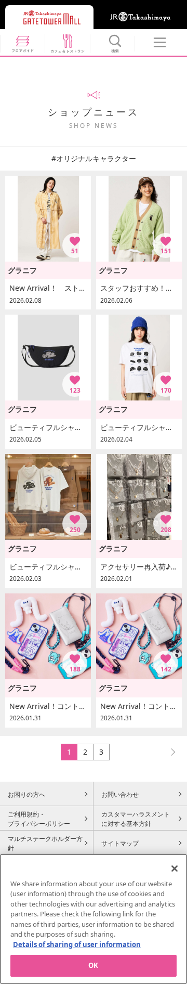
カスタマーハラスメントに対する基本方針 (135, 818)
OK (93, 965)
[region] (93, 919)
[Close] (174, 868)
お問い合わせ (120, 794)
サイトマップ (120, 843)
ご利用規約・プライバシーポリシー (39, 818)
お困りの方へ (26, 794)
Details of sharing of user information (77, 944)
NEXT (168, 752)
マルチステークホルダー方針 (45, 843)
